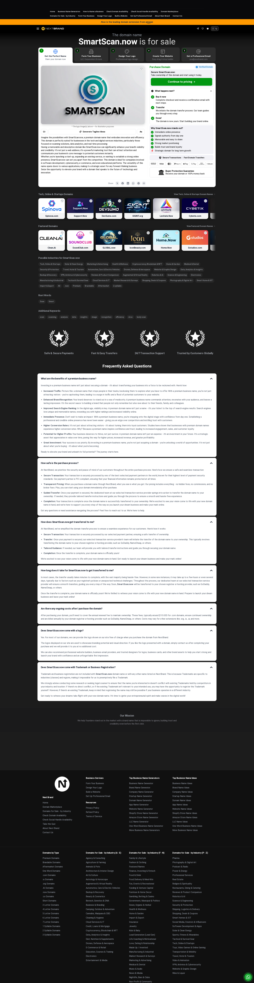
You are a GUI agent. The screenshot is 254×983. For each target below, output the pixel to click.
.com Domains (49, 875)
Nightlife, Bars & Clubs (139, 977)
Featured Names (137, 866)
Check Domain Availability (117, 11)
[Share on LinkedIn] (128, 183)
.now (66, 286)
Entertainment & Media (96, 960)
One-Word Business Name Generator (146, 826)
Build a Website (121, 16)
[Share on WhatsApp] (133, 183)
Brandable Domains (51, 862)
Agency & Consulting (95, 858)
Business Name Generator (141, 783)
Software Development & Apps (187, 926)
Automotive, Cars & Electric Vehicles (104, 269)
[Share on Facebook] (122, 183)
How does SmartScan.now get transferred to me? (67, 522)
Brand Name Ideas (180, 787)
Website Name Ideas (182, 809)
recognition (106, 317)
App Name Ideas (180, 804)
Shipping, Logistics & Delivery (186, 909)
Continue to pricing (180, 81)
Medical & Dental (191, 264)
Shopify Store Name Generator (143, 813)
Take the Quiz (49, 824)
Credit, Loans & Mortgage (98, 926)
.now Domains (49, 892)
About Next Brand (162, 16)
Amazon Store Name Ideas (184, 817)
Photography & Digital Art (181, 280)
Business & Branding (95, 905)
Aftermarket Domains (53, 866)
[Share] (197, 28)
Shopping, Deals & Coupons (154, 280)
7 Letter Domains (51, 922)
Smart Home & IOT (205, 280)
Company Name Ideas (182, 792)
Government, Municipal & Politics (144, 900)
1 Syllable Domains (51, 926)
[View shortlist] (202, 28)
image (94, 317)
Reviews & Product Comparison (105, 275)
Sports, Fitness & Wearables (185, 935)
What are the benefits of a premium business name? (68, 378)
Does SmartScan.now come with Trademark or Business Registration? (78, 667)
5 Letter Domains (51, 913)
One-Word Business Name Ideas (187, 826)
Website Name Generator (141, 809)
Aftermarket (103, 286)
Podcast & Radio (180, 866)
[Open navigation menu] (37, 28)
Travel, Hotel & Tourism (73, 269)
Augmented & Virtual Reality (135, 275)
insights (83, 317)
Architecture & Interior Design (100, 871)
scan (42, 317)
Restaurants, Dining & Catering (186, 888)
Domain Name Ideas (181, 800)
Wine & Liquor (178, 973)
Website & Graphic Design (165, 269)
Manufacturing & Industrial (51, 280)
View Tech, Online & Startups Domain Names (193, 194)
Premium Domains (51, 858)
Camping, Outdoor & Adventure (100, 909)
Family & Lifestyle (137, 858)
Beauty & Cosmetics (95, 896)
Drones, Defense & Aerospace (137, 269)
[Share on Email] (144, 183)
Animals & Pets (93, 866)
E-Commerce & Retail (96, 947)
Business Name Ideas (182, 783)
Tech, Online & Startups (50, 264)
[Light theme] (213, 28)
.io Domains (48, 879)
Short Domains (49, 900)
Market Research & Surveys (126, 280)
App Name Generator (139, 804)
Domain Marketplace (169, 11)
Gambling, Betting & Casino (141, 896)
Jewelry (133, 926)
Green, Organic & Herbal (140, 905)
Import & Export (47, 286)
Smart (51, 301)
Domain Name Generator (140, 800)
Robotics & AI (178, 896)
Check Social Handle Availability (144, 11)
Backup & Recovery (48, 275)
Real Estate (177, 879)
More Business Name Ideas (185, 830)
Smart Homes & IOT (181, 917)
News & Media (136, 973)
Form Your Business (86, 16)
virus (130, 317)
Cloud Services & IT (101, 280)
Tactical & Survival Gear (78, 280)
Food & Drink (135, 875)
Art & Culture (92, 875)
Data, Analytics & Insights (192, 269)
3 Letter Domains (51, 905)
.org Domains (49, 883)
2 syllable (117, 286)
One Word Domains (51, 871)
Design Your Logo (104, 16)
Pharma (175, 858)
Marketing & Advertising (97, 264)
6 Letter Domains (51, 917)
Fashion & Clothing (137, 862)
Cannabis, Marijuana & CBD (98, 913)
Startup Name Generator (140, 796)
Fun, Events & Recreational (141, 883)
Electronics (196, 275)
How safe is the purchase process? (60, 463)
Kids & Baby (134, 930)
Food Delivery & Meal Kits (141, 879)
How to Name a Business (93, 11)
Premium (77, 286)
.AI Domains (48, 888)
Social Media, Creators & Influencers (189, 922)
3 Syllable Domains (51, 935)
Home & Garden (173, 264)
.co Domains (48, 896)
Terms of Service (94, 816)
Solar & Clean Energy (74, 264)
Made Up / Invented (138, 947)
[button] (41, 51)
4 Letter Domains (51, 909)
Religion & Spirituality (182, 883)
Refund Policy (92, 812)
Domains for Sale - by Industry (62, 16)
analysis (64, 317)
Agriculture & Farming (96, 862)
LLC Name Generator (138, 821)
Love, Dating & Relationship (142, 943)
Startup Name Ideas (181, 796)
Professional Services (182, 875)
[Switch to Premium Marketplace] (207, 28)
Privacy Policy (92, 808)
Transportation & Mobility (184, 952)
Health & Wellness (120, 264)
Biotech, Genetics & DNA (97, 900)
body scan (141, 317)
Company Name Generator (141, 792)
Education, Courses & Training (99, 952)
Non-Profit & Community (140, 981)
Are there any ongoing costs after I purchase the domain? (72, 608)
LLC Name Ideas (180, 821)
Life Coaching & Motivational (142, 939)
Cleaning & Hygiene (95, 917)
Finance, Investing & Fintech (142, 871)
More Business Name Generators (144, 830)
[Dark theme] (216, 28)
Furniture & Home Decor (140, 892)
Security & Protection (49, 269)
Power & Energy (179, 871)
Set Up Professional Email (141, 16)
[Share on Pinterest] (138, 183)
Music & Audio (135, 969)
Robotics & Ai (157, 275)
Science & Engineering (177, 275)
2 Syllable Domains (51, 930)
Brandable (89, 286)
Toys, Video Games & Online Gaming (189, 947)
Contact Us (177, 16)
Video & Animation (180, 960)
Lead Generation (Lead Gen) (142, 935)
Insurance (133, 922)
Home (52, 11)
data (74, 317)
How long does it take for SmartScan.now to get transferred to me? (77, 570)
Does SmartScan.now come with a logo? (62, 630)
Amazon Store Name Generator (143, 817)
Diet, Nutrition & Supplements (100, 939)
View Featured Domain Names (200, 226)
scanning (52, 317)
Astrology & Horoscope (97, 879)
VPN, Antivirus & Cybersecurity (74, 275)
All (59, 286)
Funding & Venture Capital (141, 888)
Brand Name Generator (139, 787)
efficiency (120, 317)
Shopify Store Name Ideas (184, 813)
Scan (42, 301)
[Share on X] (117, 183)
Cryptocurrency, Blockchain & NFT (147, 264)
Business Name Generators (69, 11)
